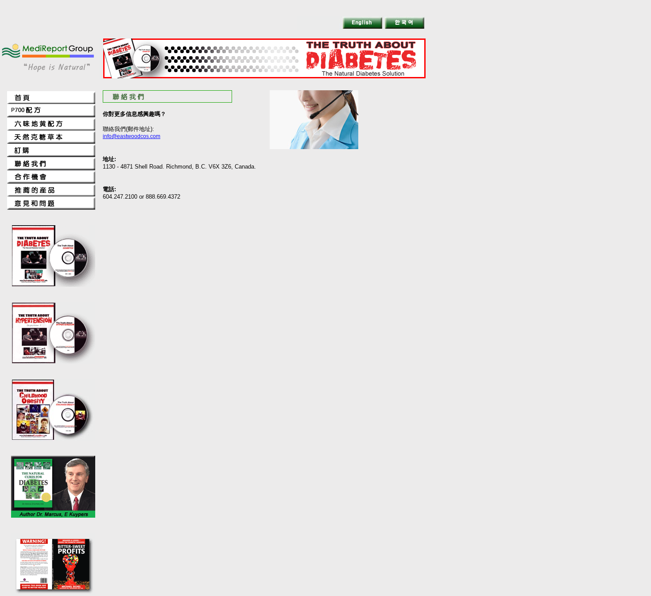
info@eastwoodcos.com (131, 136)
